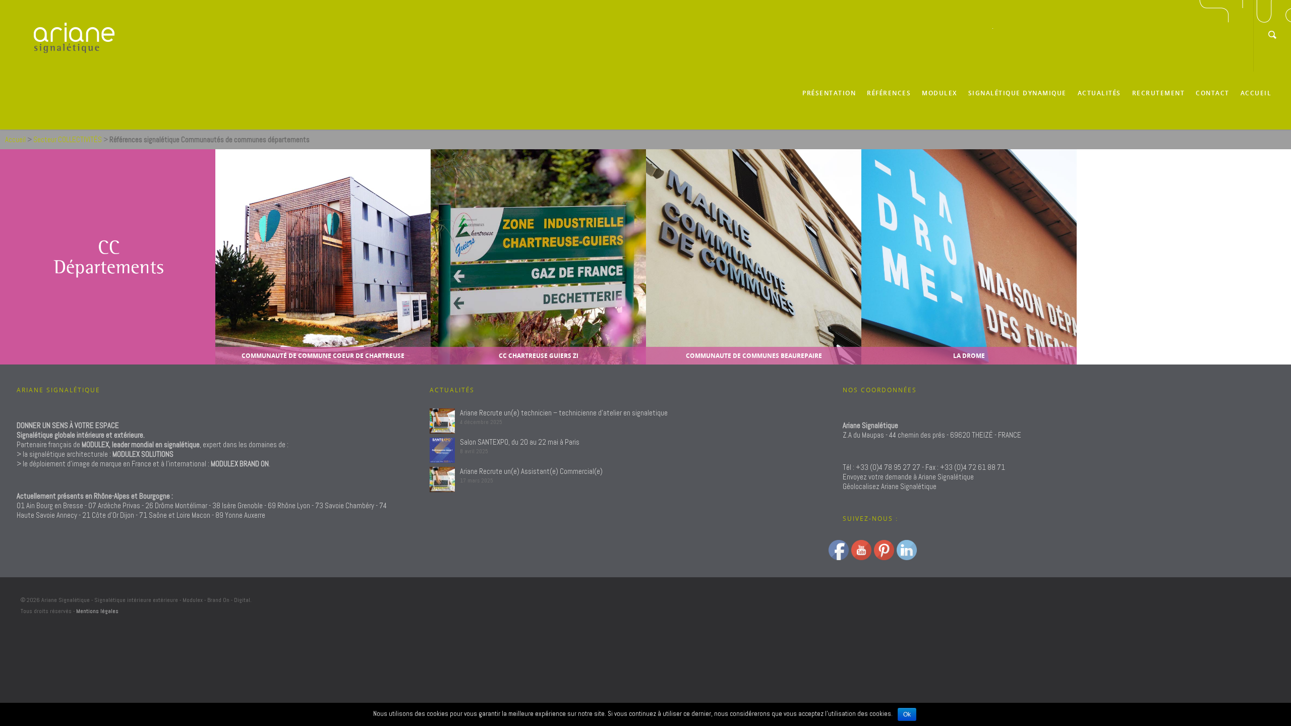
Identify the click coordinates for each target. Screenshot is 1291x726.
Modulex (939, 93)
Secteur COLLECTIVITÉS (67, 139)
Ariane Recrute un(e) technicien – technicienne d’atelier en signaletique (564, 412)
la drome (969, 355)
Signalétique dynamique (1017, 93)
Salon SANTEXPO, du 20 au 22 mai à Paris (519, 442)
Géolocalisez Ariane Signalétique (889, 486)
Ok (907, 714)
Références (889, 93)
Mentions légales (97, 611)
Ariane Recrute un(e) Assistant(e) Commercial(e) (531, 471)
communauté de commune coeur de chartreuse (323, 355)
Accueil (1256, 93)
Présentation (829, 93)
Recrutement (1158, 93)
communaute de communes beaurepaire (753, 355)
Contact (1212, 93)
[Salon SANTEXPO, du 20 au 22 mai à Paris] (442, 450)
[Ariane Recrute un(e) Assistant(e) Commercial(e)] (442, 479)
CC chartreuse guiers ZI (538, 355)
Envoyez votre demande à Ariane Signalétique (908, 476)
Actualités (1099, 93)
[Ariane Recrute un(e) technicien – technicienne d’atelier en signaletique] (442, 421)
